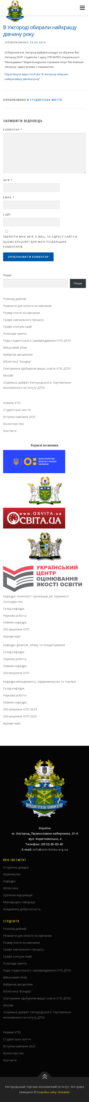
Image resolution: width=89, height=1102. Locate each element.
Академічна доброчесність (22, 909)
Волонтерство (13, 424)
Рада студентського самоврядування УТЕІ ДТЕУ (37, 340)
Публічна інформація (17, 895)
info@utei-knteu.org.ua (50, 849)
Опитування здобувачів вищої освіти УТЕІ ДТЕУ (37, 368)
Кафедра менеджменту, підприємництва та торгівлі (39, 681)
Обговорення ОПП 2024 (20, 709)
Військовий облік (15, 347)
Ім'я (7, 180)
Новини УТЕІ (12, 403)
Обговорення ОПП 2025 (20, 716)
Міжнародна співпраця (19, 902)
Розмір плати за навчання (21, 313)
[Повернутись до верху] (44, 1077)
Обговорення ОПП (16, 629)
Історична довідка (16, 867)
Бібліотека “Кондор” (17, 361)
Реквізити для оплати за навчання (27, 306)
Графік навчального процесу (23, 320)
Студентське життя (46, 100)
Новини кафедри (14, 622)
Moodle (8, 375)
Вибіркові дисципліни (18, 354)
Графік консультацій (17, 326)
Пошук (7, 275)
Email (9, 197)
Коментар (12, 129)
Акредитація (11, 636)
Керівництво (12, 874)
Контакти (10, 431)
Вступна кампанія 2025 (19, 417)
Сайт (7, 214)
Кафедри (9, 881)
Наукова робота (14, 615)
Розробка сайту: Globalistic (53, 1092)
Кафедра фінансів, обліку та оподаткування (34, 645)
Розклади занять (15, 333)
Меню (82, 7)
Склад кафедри (13, 609)
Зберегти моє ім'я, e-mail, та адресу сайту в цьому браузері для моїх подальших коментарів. (40, 241)
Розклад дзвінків (14, 299)
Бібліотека (10, 888)
